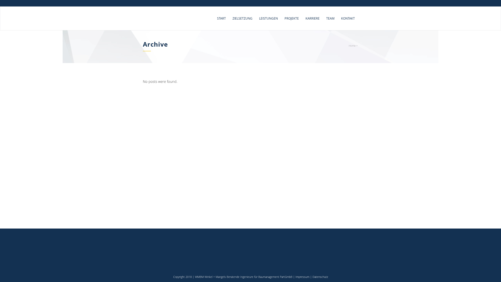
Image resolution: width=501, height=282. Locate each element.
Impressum (302, 277)
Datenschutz (320, 277)
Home (352, 45)
